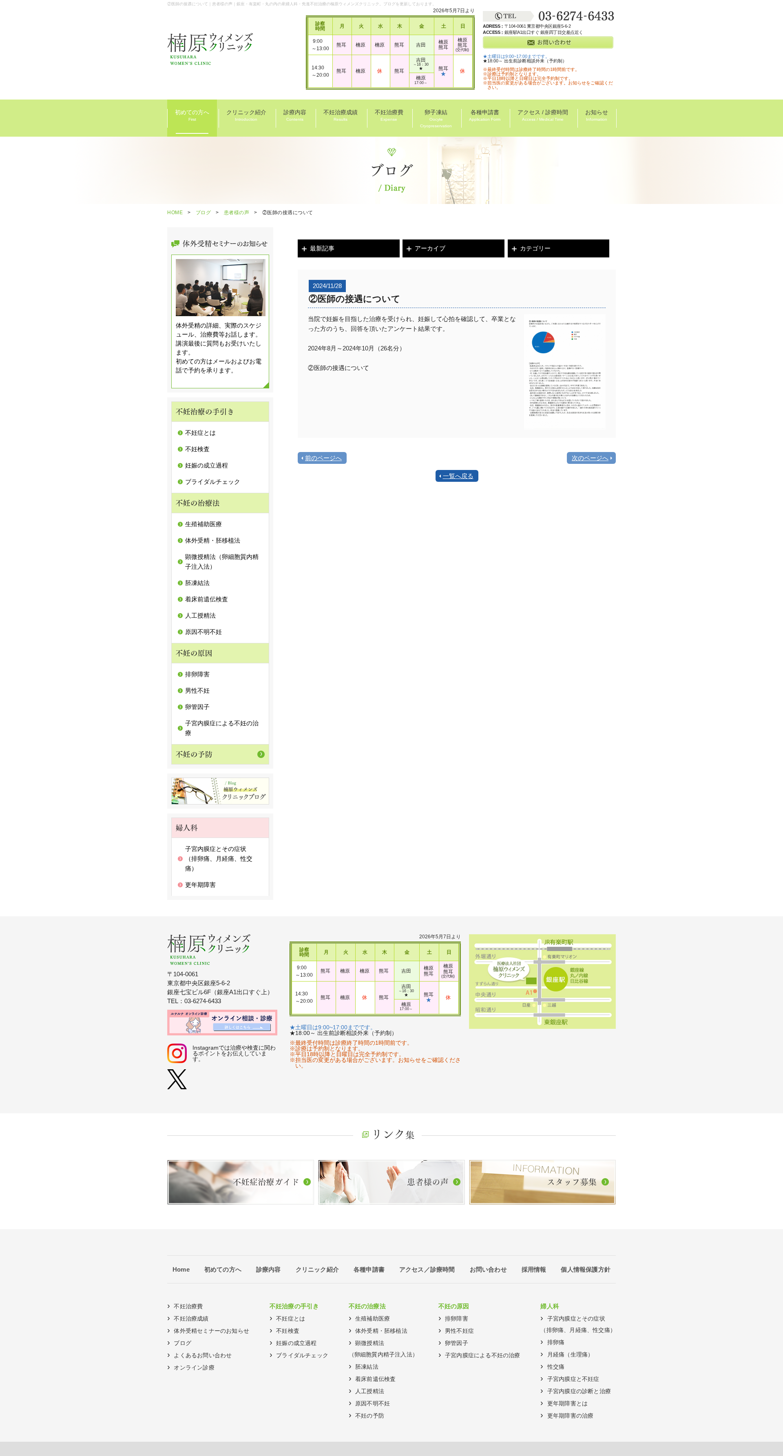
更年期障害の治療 (570, 1415)
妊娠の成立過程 (206, 465)
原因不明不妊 (203, 631)
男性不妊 (197, 690)
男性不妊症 (459, 1330)
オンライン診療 (194, 1367)
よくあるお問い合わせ (203, 1355)
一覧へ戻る (458, 475)
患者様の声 (237, 212)
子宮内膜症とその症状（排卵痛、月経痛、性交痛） (218, 858)
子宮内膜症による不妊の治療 (482, 1355)
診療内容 (294, 115)
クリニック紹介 (246, 115)
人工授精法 (200, 615)
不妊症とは (200, 432)
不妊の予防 (369, 1415)
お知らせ (596, 115)
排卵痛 (556, 1342)
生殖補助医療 (203, 524)
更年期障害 (200, 884)
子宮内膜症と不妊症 (573, 1379)
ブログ (203, 212)
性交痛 (556, 1366)
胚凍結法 (197, 582)
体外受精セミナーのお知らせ (211, 1330)
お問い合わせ (488, 1269)
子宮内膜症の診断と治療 (579, 1391)
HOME (175, 212)
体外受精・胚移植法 (212, 540)
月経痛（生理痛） (570, 1354)
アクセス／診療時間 (427, 1269)
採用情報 (534, 1269)
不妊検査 (197, 448)
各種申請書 (484, 115)
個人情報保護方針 (585, 1269)
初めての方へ (192, 115)
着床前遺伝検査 (206, 599)
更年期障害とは (567, 1403)
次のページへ (590, 457)
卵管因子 (197, 706)
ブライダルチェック (212, 481)
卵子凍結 (436, 118)
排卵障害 (197, 674)
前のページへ (323, 457)
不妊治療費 (389, 115)
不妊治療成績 (340, 115)
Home (181, 1269)
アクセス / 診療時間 (543, 115)
